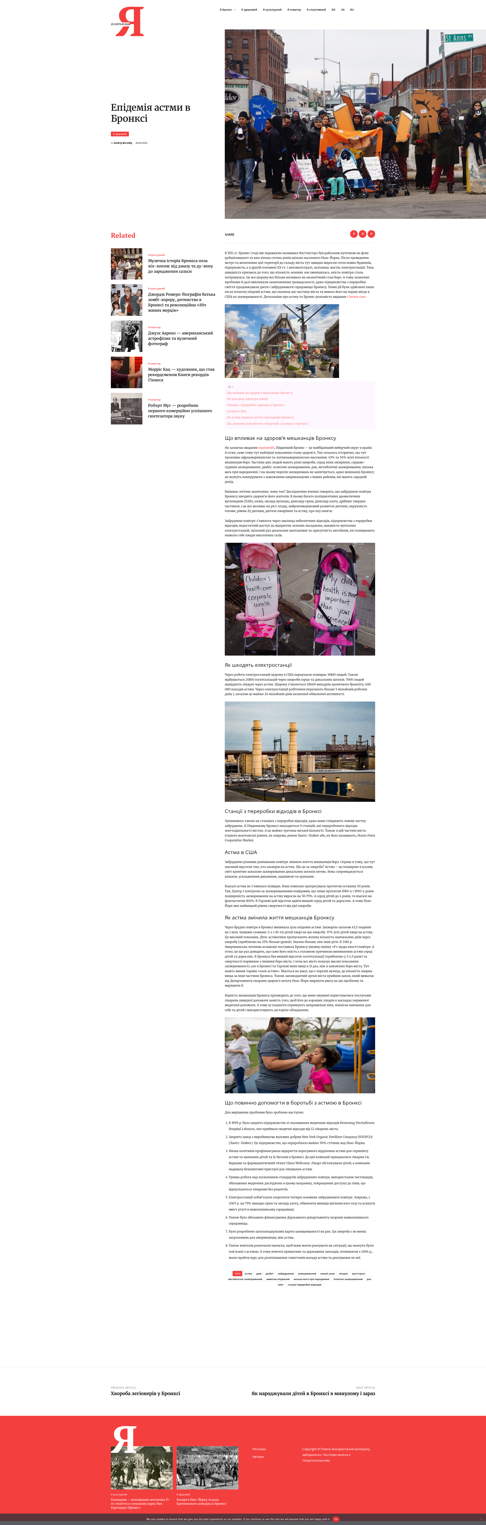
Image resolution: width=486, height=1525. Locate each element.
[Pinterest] (371, 234)
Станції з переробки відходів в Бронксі (255, 405)
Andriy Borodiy (123, 143)
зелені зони (327, 1273)
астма (248, 1273)
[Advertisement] (299, 1321)
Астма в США (236, 411)
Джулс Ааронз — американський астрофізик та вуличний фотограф (180, 338)
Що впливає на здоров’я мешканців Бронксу (260, 393)
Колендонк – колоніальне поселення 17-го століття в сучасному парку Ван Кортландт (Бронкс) (140, 1503)
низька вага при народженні (311, 1279)
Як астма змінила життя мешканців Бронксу (260, 417)
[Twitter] (362, 234)
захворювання (307, 1273)
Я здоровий (120, 134)
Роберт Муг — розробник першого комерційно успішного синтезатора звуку (180, 410)
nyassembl (266, 448)
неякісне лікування (278, 1279)
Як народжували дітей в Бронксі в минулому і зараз (313, 1393)
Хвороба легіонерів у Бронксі (145, 1393)
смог (281, 1284)
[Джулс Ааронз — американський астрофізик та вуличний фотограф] (126, 336)
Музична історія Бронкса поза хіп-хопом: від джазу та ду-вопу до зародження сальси (180, 266)
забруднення (286, 1273)
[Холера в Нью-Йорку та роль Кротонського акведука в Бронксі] (207, 1467)
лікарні (343, 1273)
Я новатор (154, 327)
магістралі (358, 1273)
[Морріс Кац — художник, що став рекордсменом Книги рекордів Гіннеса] (126, 372)
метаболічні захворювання (245, 1279)
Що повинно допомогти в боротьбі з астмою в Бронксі (267, 423)
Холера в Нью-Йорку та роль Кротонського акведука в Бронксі (201, 1501)
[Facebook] (354, 234)
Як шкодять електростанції (247, 399)
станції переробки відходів (304, 1284)
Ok (336, 1519)
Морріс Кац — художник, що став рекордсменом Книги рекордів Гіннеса (181, 374)
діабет (270, 1273)
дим (258, 1273)
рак (369, 1279)
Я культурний (156, 255)
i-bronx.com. (356, 297)
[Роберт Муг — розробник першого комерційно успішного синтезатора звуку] (126, 408)
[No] (481, 1519)
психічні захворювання (348, 1279)
